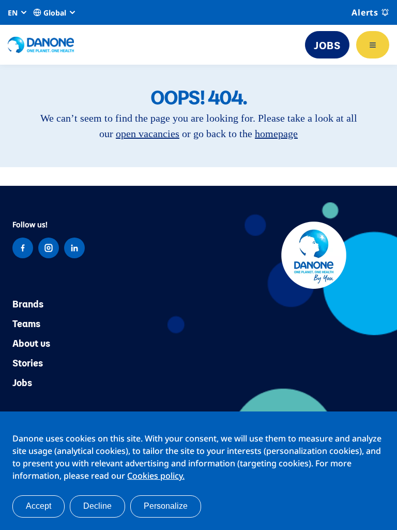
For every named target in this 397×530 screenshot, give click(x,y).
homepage (276, 133)
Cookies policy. (156, 475)
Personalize (166, 506)
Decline (97, 506)
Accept (38, 506)
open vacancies (147, 133)
